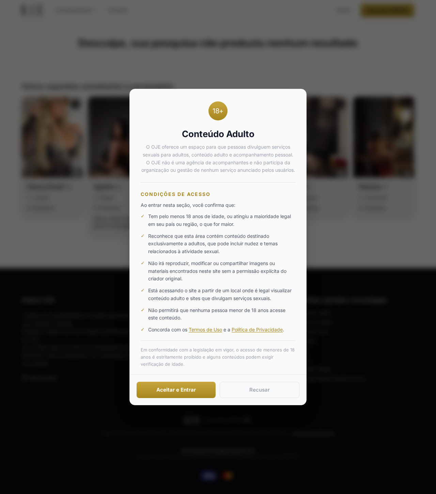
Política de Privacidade (257, 329)
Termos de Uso (205, 329)
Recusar (259, 389)
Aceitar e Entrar (176, 389)
